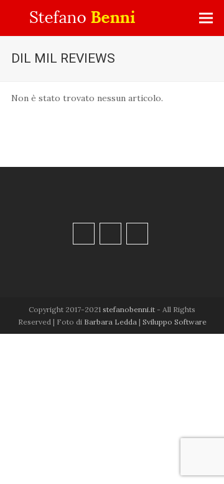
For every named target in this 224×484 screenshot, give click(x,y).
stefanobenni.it (129, 309)
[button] (206, 18)
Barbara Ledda (110, 321)
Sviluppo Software (174, 321)
